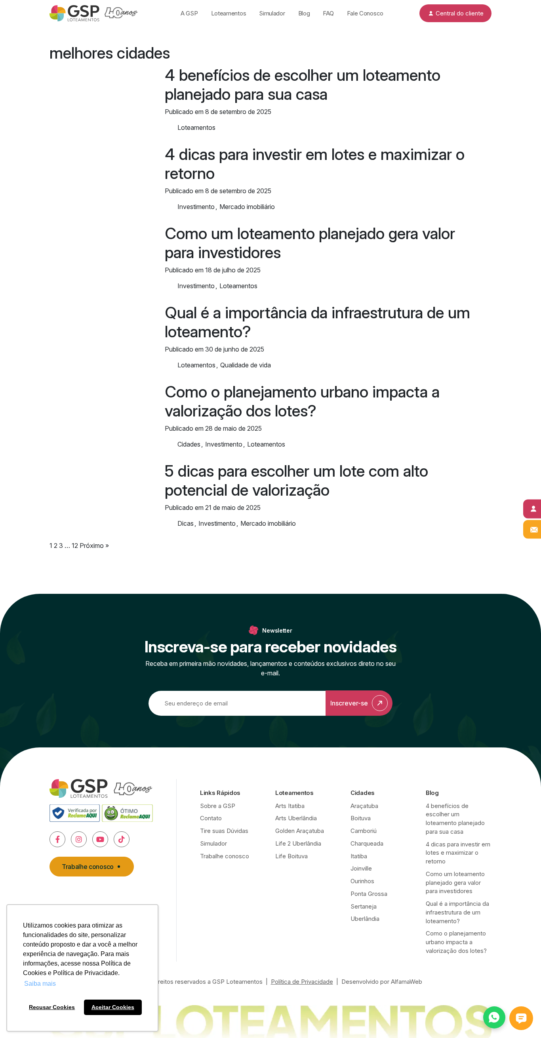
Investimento (196, 207)
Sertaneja (364, 906)
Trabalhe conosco (88, 867)
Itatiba (359, 856)
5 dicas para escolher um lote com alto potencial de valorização (296, 480)
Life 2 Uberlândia (298, 843)
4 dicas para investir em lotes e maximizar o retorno (315, 163)
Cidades (188, 444)
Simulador (272, 13)
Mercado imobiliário (247, 207)
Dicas (185, 523)
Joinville (361, 868)
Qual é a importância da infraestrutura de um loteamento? (317, 322)
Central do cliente (460, 13)
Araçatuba (364, 806)
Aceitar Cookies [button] (112, 1007)
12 (75, 545)
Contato (211, 818)
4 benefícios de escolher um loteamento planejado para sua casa (302, 84)
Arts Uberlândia (296, 818)
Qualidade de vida (245, 365)
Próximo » (94, 545)
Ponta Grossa (369, 893)
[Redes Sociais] (57, 839)
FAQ (328, 13)
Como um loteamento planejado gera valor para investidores (310, 243)
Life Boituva (291, 856)
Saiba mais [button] (40, 983)
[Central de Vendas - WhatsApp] (494, 1017)
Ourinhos (362, 881)
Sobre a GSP (217, 806)
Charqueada (367, 843)
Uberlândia (365, 918)
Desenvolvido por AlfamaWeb (381, 981)
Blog (304, 13)
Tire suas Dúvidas (224, 831)
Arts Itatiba (290, 806)
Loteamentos (228, 13)
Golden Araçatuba (299, 831)
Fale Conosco (365, 13)
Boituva (361, 818)
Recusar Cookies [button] (52, 1007)
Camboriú (364, 831)
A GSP (189, 13)
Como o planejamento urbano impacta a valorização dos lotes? (302, 401)
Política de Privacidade (302, 981)
